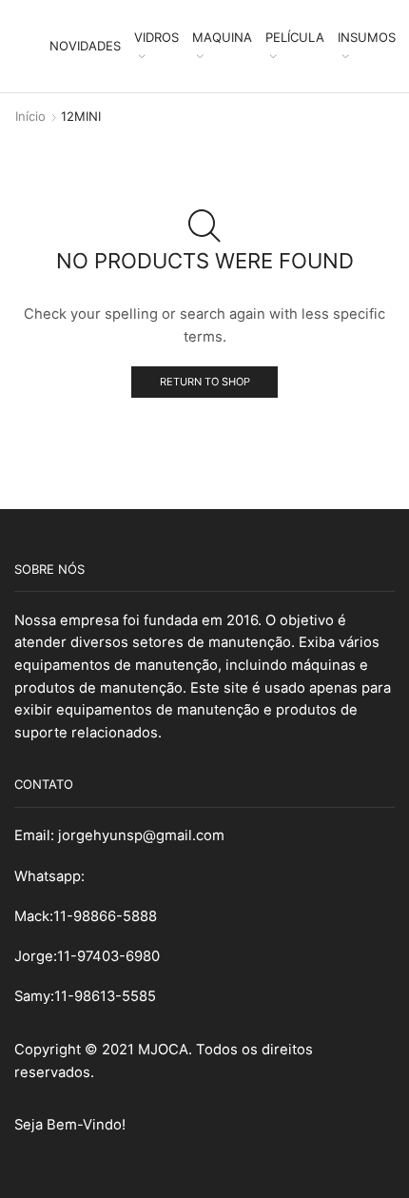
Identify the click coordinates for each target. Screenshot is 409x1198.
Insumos (367, 37)
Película (294, 37)
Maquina (222, 37)
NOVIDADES (85, 45)
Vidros (156, 37)
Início (30, 116)
